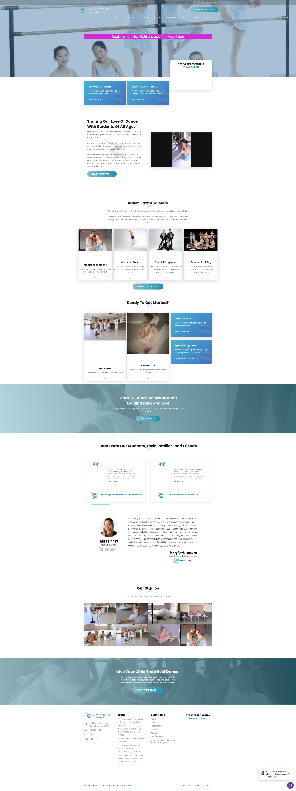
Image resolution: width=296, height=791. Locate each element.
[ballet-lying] (164, 613)
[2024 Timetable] (148, 93)
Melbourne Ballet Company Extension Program (163, 741)
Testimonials (156, 726)
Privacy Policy (186, 785)
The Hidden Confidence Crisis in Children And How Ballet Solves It (131, 722)
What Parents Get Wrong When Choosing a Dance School (129, 732)
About (153, 722)
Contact (154, 729)
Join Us (154, 733)
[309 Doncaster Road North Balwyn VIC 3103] (86, 724)
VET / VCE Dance (158, 736)
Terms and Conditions (202, 785)
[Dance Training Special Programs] (196, 613)
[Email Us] (86, 734)
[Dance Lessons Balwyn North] (100, 635)
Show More (112, 482)
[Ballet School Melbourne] (132, 635)
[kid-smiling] (132, 613)
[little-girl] (164, 635)
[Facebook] (194, 2)
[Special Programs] (191, 352)
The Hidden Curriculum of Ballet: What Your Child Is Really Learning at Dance (129, 748)
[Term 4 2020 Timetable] (105, 93)
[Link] (94, 10)
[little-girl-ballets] (100, 613)
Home (153, 719)
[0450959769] (86, 730)
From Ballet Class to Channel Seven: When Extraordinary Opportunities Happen (131, 758)
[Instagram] (202, 2)
